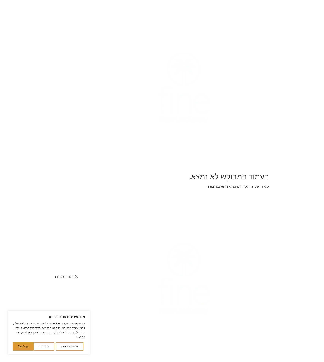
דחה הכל (44, 346)
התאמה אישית (69, 346)
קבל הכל (23, 346)
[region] (49, 332)
